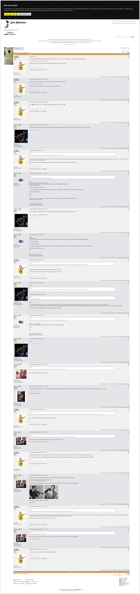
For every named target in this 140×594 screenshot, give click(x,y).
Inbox (118, 23)
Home (129, 21)
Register (131, 21)
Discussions (21, 52)
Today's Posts (114, 23)
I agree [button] (7, 14)
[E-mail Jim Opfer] (16, 364)
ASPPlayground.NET (74, 590)
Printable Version (126, 51)
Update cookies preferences (70, 44)
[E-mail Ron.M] (16, 173)
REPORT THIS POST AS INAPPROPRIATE (109, 77)
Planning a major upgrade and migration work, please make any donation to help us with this (11, 30)
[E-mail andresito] (16, 386)
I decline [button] (13, 14)
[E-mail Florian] (16, 124)
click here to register (88, 39)
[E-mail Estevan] (16, 431)
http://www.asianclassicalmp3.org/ (35, 538)
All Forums (15, 52)
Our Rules (125, 23)
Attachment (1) (32, 502)
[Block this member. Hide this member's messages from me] (18, 56)
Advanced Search (124, 21)
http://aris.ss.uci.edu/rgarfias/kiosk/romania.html (37, 481)
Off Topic (26, 52)
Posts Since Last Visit (116, 21)
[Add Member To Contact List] (16, 56)
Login (135, 21)
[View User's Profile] (14, 56)
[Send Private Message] (17, 124)
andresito (43, 409)
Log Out (134, 23)
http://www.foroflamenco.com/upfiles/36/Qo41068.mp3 (39, 214)
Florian (43, 150)
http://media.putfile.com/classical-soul (35, 83)
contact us (88, 42)
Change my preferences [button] (24, 14)
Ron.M (43, 259)
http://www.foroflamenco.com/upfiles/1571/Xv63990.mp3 (39, 441)
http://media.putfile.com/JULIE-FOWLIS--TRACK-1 (38, 61)
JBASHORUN (45, 79)
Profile (121, 23)
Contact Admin (129, 23)
